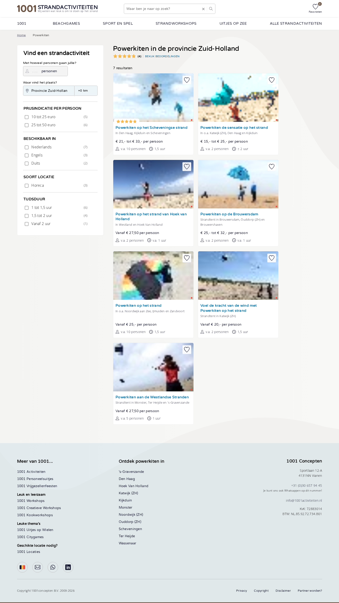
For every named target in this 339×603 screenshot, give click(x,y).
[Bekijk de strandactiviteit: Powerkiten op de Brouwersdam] (238, 184)
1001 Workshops (31, 501)
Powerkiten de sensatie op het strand (234, 128)
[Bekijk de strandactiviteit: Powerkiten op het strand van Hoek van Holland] (153, 184)
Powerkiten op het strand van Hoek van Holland (151, 217)
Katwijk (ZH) (128, 493)
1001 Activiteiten (31, 472)
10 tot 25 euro (58, 116)
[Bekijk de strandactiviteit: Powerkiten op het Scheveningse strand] (153, 97)
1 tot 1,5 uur (58, 207)
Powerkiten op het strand (138, 305)
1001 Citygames (30, 537)
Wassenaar (127, 543)
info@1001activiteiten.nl (304, 500)
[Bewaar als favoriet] (186, 80)
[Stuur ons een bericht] (37, 567)
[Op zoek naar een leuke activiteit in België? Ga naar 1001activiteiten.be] (22, 567)
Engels (58, 155)
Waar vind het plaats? (40, 82)
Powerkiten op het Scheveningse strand (151, 128)
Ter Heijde (127, 536)
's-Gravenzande (131, 472)
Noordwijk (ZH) (131, 515)
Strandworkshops (176, 23)
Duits (58, 163)
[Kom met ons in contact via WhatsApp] (53, 567)
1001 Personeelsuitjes (35, 479)
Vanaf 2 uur (58, 223)
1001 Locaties (28, 552)
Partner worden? (310, 591)
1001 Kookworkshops (35, 515)
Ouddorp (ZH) (130, 522)
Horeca (58, 185)
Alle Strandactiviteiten (296, 23)
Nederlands (58, 147)
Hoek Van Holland (134, 486)
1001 (22, 23)
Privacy (241, 591)
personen (49, 71)
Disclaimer (283, 591)
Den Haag (127, 479)
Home (21, 35)
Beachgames (66, 23)
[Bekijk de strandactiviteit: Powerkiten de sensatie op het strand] (238, 97)
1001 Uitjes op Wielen (35, 530)
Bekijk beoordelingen (162, 56)
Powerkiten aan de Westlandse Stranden (152, 397)
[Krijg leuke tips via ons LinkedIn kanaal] (68, 567)
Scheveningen (130, 529)
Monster (125, 508)
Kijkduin (125, 500)
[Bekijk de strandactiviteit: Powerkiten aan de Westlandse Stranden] (153, 367)
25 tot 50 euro (58, 124)
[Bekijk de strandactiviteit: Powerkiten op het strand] (153, 275)
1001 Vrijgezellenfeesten (37, 486)
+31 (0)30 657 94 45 (306, 485)
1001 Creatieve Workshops (39, 508)
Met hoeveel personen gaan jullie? (49, 63)
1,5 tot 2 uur (58, 215)
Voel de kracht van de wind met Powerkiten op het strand (228, 308)
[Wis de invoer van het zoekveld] (203, 8)
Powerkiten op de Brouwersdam (229, 214)
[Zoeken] (211, 8)
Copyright (261, 591)
